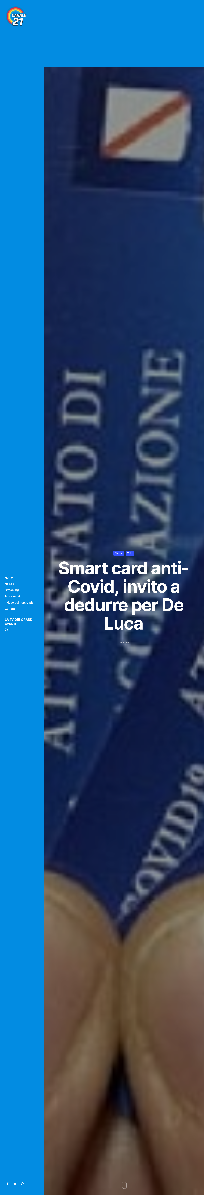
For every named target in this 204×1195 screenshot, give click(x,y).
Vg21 (130, 553)
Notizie (118, 553)
